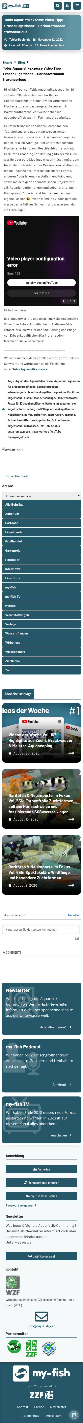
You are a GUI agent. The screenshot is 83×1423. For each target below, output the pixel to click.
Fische (36, 398)
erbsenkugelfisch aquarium (48, 392)
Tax (41, 426)
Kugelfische (15, 414)
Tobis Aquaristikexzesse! (30, 369)
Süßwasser (31, 426)
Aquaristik (21, 381)
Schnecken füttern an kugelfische (29, 420)
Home (7, 62)
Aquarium (60, 381)
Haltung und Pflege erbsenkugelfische (50, 409)
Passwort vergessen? (21, 1205)
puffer (28, 414)
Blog (21, 62)
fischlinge (49, 398)
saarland (70, 414)
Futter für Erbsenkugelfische (26, 403)
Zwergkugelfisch (18, 437)
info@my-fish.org (42, 1326)
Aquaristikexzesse (41, 381)
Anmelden (73, 915)
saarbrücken (55, 414)
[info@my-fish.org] (41, 1316)
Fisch (27, 398)
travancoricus (40, 431)
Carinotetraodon (47, 386)
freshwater (70, 398)
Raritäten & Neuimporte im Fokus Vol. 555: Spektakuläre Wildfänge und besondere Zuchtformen (39, 872)
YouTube (55, 431)
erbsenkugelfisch (19, 392)
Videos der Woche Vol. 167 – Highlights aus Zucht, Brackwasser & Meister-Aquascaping (40, 740)
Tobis (48, 426)
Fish (59, 398)
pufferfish (40, 414)
